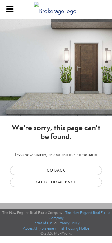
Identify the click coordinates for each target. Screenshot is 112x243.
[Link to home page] (56, 9)
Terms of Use (43, 223)
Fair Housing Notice (74, 228)
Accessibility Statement (40, 228)
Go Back (56, 170)
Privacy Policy (69, 223)
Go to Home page (56, 182)
